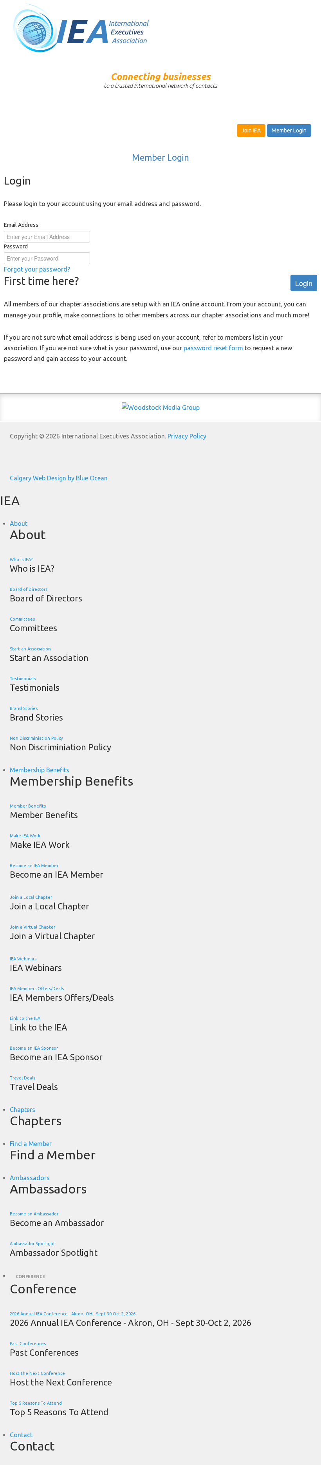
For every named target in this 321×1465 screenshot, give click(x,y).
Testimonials (23, 678)
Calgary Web (27, 478)
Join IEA (251, 130)
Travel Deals (22, 1078)
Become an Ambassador (34, 1213)
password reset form (213, 347)
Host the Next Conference (37, 1373)
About (18, 523)
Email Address (21, 225)
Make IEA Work (25, 835)
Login (303, 283)
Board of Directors (28, 589)
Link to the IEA (25, 1018)
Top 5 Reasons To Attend (36, 1403)
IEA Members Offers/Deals (37, 988)
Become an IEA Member (34, 865)
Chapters (22, 1109)
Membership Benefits (39, 769)
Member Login (289, 130)
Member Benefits (28, 806)
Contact (21, 1434)
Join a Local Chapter (31, 897)
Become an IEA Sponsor (34, 1048)
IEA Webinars (23, 958)
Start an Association (30, 648)
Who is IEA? (21, 559)
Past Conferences (28, 1343)
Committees (22, 619)
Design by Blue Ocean (77, 478)
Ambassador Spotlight (32, 1243)
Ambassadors (30, 1177)
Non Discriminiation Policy (36, 738)
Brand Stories (24, 708)
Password (16, 246)
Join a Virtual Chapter (32, 927)
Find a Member (31, 1143)
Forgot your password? (37, 269)
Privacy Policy (187, 436)
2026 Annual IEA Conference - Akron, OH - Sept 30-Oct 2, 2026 (72, 1313)
